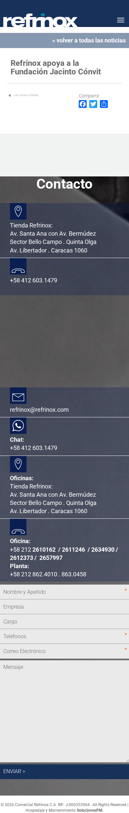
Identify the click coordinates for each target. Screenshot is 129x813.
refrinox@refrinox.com (39, 409)
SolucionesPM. (90, 810)
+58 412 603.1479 (33, 447)
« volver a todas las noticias (89, 40)
